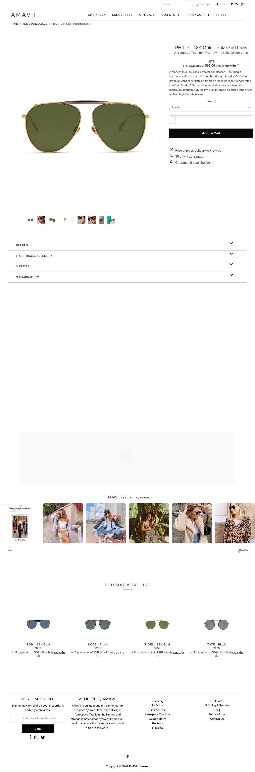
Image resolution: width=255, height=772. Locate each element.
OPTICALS (147, 14)
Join (208, 4)
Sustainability (157, 718)
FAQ (217, 710)
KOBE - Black (98, 644)
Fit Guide (157, 705)
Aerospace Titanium (157, 714)
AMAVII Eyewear (138, 766)
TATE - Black (216, 644)
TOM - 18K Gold (38, 644)
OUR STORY (170, 14)
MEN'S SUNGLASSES (35, 23)
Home (15, 23)
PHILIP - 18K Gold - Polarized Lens (211, 47)
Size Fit (211, 101)
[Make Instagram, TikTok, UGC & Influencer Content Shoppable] (243, 551)
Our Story (157, 701)
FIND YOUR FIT (198, 14)
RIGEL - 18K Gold (157, 644)
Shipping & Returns (217, 705)
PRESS (221, 14)
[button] (211, 66)
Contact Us (217, 718)
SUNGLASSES (122, 14)
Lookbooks (217, 701)
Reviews (157, 723)
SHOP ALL (95, 14)
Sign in (199, 4)
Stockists (157, 727)
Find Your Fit (157, 710)
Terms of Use (217, 714)
